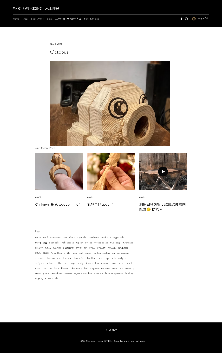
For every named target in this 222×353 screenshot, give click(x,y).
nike (56, 278)
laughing (129, 273)
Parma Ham (56, 252)
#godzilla (81, 237)
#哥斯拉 (39, 247)
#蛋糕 (46, 252)
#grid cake (93, 237)
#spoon (79, 242)
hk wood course (108, 263)
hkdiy (37, 268)
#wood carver (101, 242)
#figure (72, 237)
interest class (117, 268)
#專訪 (48, 247)
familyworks (51, 263)
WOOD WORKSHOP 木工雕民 (36, 8)
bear (74, 252)
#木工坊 (101, 247)
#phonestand (67, 242)
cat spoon (39, 258)
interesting (129, 268)
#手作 (79, 247)
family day (122, 258)
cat (113, 252)
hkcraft (129, 263)
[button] (206, 18)
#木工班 (111, 247)
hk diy (80, 263)
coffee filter (90, 258)
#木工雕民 (123, 247)
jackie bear (56, 273)
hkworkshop (76, 268)
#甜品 (38, 252)
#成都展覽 (68, 247)
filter (60, 263)
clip (81, 258)
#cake (38, 237)
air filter (67, 252)
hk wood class (92, 263)
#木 (85, 247)
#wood (88, 242)
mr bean (49, 278)
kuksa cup (98, 273)
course (100, 258)
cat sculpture (123, 252)
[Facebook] (181, 18)
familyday (39, 263)
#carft (45, 237)
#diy (64, 237)
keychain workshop (83, 273)
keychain (68, 273)
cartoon (88, 252)
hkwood (65, 268)
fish (65, 263)
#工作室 (57, 247)
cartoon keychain (102, 252)
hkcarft (121, 263)
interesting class (42, 273)
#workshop (128, 242)
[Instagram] (186, 18)
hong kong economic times (97, 268)
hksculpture (54, 268)
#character (55, 237)
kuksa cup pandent (114, 273)
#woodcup (115, 242)
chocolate (50, 258)
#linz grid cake (117, 237)
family (113, 258)
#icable (104, 237)
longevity (39, 278)
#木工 (92, 247)
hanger (72, 263)
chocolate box (64, 258)
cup (107, 258)
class (75, 258)
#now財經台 (41, 242)
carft (81, 252)
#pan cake (54, 242)
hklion (44, 268)
